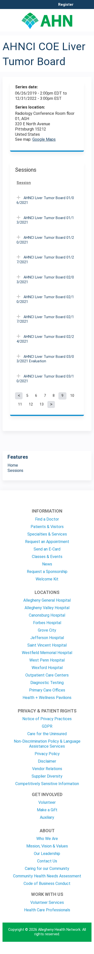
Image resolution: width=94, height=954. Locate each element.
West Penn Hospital (47, 660)
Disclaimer (47, 761)
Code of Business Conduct (47, 883)
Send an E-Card (47, 549)
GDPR (47, 726)
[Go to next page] (51, 404)
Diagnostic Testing (47, 682)
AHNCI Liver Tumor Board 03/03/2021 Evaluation (45, 359)
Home (13, 465)
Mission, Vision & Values (47, 846)
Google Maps (44, 139)
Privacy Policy (47, 753)
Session (24, 183)
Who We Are (47, 838)
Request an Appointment (47, 541)
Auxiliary (47, 817)
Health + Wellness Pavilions (47, 697)
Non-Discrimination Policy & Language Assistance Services (47, 744)
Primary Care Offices (47, 690)
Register (65, 4)
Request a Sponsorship (47, 571)
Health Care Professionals (47, 910)
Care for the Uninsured (47, 733)
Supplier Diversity (47, 776)
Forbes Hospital (47, 622)
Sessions (15, 470)
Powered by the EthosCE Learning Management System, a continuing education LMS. (73, 950)
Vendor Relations (47, 768)
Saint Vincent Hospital (47, 645)
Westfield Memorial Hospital (47, 652)
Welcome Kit (47, 579)
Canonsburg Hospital (47, 615)
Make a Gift (47, 810)
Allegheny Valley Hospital (47, 607)
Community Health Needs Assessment (47, 876)
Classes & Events (47, 556)
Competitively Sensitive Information (47, 783)
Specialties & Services (47, 534)
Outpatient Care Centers (47, 675)
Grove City (47, 630)
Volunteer (47, 802)
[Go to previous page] (19, 395)
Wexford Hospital (47, 667)
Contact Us (47, 861)
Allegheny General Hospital (47, 600)
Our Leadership (47, 853)
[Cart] (79, 7)
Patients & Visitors (47, 526)
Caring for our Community (47, 868)
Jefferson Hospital (47, 637)
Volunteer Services (47, 902)
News (47, 564)
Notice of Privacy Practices (47, 718)
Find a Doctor (47, 519)
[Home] (47, 19)
